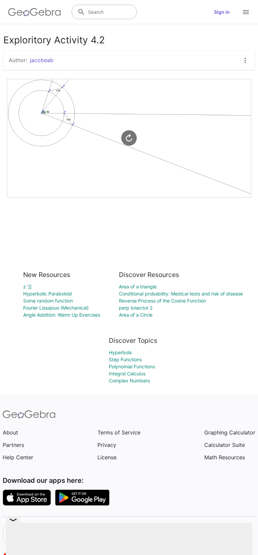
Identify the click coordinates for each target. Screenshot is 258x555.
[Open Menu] (246, 12)
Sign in (222, 12)
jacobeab (41, 60)
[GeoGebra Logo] (34, 12)
